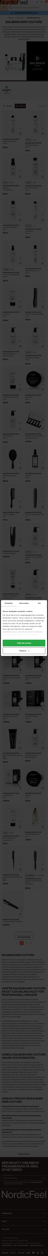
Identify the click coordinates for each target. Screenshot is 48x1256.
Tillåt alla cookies (24, 643)
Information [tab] (24, 603)
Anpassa (22, 651)
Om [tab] (39, 603)
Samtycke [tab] (9, 603)
